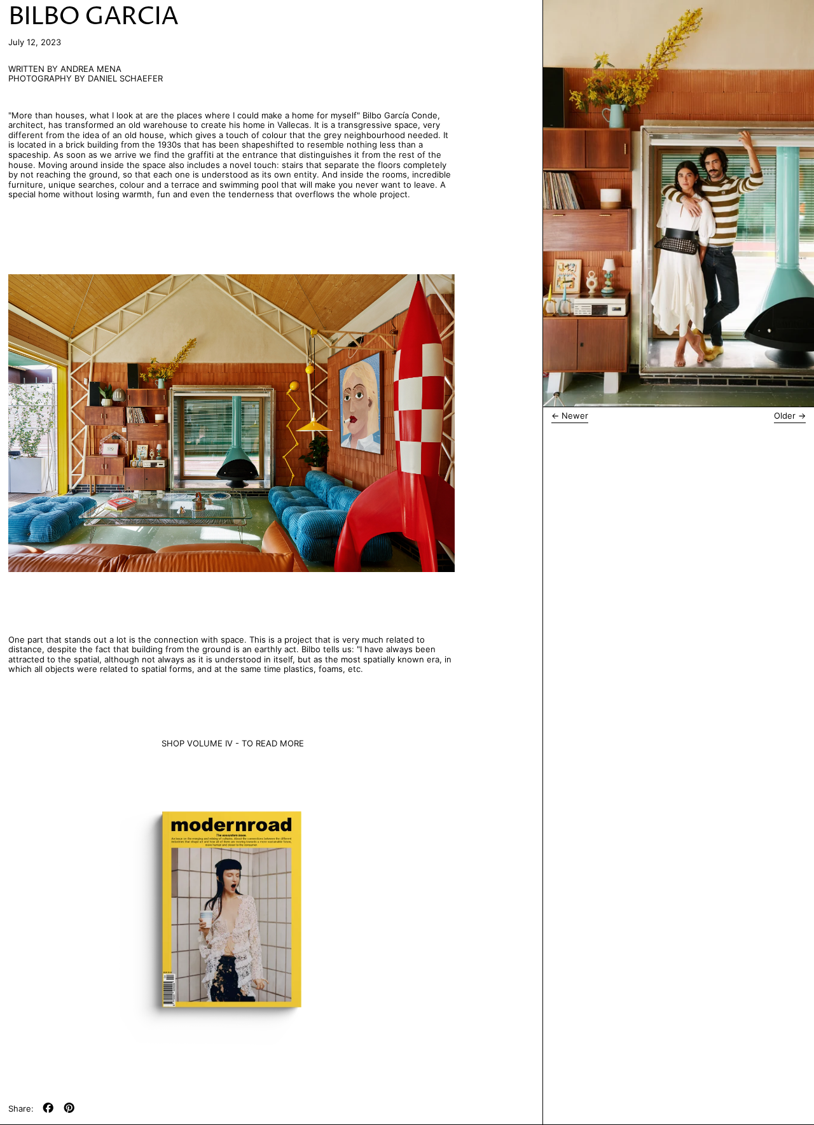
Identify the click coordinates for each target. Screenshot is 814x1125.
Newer (575, 416)
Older (785, 416)
